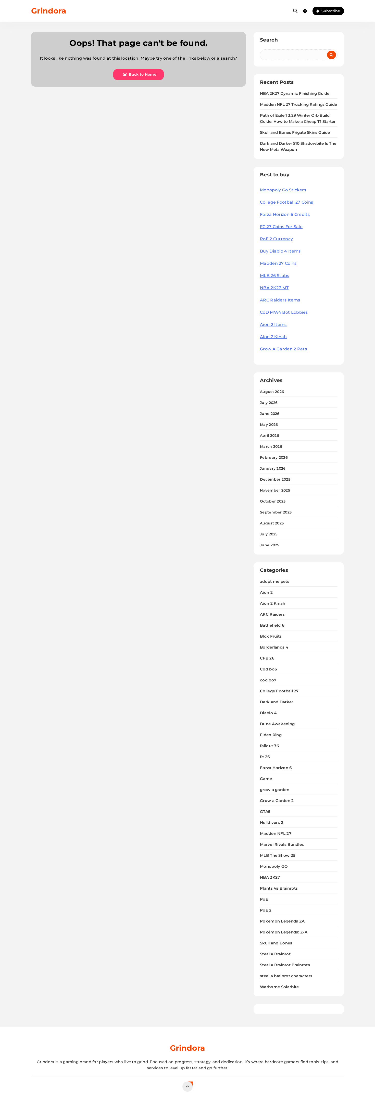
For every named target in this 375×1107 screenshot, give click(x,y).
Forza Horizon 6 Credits (285, 214)
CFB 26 (267, 658)
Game (266, 778)
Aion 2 (266, 592)
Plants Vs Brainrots (279, 888)
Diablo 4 (268, 712)
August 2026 (272, 391)
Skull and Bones (276, 943)
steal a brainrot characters (286, 975)
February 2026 (274, 457)
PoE (264, 899)
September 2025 (276, 512)
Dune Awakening (277, 723)
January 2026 (273, 468)
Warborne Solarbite (279, 986)
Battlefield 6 (272, 625)
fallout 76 (269, 745)
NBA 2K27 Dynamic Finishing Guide (294, 93)
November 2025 (275, 490)
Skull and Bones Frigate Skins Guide (295, 132)
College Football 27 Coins (286, 202)
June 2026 (270, 413)
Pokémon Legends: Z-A (283, 932)
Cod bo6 (268, 669)
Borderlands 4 (274, 647)
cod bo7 (268, 680)
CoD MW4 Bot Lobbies (284, 312)
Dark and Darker (276, 702)
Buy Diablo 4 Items (280, 251)
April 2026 (269, 435)
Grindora (48, 11)
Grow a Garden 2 (277, 800)
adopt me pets (274, 581)
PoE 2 (266, 910)
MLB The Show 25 (278, 855)
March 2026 (271, 446)
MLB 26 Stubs (274, 275)
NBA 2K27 (270, 877)
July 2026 (269, 402)
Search (269, 40)
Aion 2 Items (273, 324)
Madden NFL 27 (275, 833)
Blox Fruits (271, 636)
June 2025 (269, 545)
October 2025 (273, 501)
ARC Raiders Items (280, 300)
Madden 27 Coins (278, 263)
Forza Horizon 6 (276, 767)
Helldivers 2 (271, 822)
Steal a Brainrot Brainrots (285, 965)
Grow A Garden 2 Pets (283, 349)
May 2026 (269, 424)
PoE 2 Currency (276, 238)
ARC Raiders (272, 614)
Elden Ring (271, 734)
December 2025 (275, 479)
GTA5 (265, 811)
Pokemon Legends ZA (282, 921)
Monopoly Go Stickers (283, 190)
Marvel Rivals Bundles (282, 844)
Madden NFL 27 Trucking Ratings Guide (298, 104)
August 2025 (272, 523)
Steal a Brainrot (275, 954)
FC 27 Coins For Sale (281, 226)
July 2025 (269, 534)
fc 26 (265, 756)
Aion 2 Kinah (273, 336)
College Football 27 (279, 691)
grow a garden (274, 789)
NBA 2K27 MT (274, 287)
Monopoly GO (274, 866)
